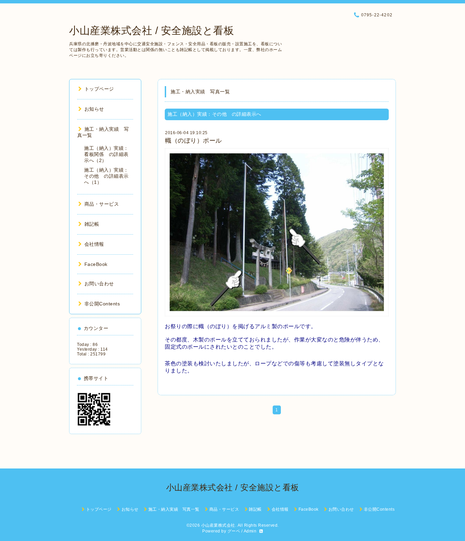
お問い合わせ (99, 283)
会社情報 (94, 244)
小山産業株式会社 (218, 525)
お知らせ (94, 109)
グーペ (233, 531)
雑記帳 (91, 224)
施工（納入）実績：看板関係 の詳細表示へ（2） (106, 154)
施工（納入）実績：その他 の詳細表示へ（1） (106, 176)
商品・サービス (101, 204)
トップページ (99, 89)
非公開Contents (102, 303)
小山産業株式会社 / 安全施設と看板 (151, 30)
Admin (250, 531)
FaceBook (96, 264)
